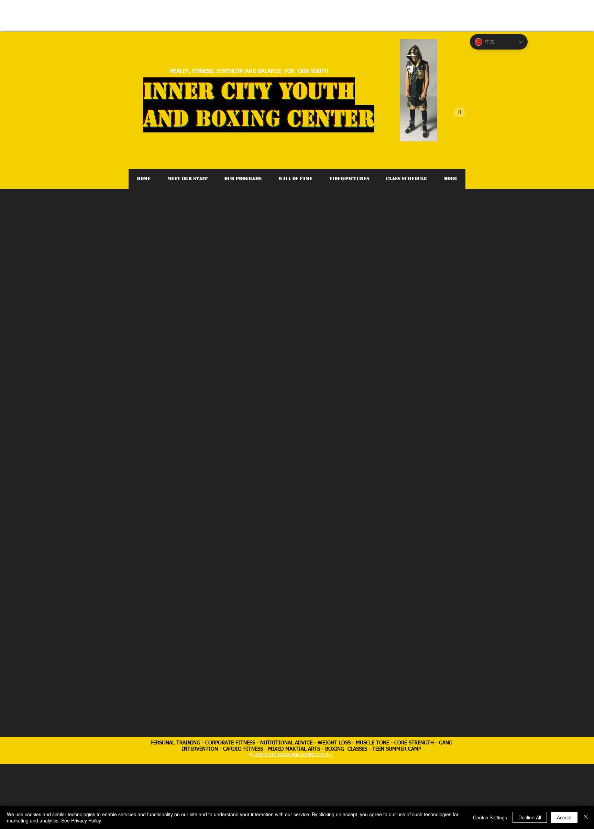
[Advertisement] (125, 15)
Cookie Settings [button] (490, 817)
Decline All (529, 817)
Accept (564, 817)
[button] (459, 110)
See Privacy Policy (81, 820)
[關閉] (586, 817)
